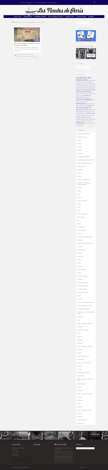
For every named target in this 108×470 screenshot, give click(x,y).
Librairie (79, 295)
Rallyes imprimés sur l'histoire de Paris (85, 379)
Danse (78, 207)
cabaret (79, 173)
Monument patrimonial (82, 330)
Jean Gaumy (85, 97)
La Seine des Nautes (81, 16)
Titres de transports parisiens (84, 410)
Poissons (79, 366)
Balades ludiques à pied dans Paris (25, 54)
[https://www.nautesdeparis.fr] (54, 15)
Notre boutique (15, 450)
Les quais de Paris (81, 289)
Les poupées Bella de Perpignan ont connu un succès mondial (64, 448)
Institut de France (81, 269)
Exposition (79, 240)
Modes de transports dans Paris (85, 323)
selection (80, 123)
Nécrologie (79, 339)
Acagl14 (90, 80)
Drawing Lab (92, 86)
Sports (78, 403)
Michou (85, 101)
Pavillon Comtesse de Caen (83, 117)
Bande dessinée (81, 166)
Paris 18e (78, 115)
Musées (79, 333)
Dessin (79, 210)
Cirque (78, 194)
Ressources (80, 390)
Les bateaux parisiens (82, 282)
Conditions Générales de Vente (18, 448)
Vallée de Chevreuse (82, 420)
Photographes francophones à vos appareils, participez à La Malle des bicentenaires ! (64, 456)
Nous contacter (15, 452)
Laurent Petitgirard (84, 99)
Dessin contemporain (82, 214)
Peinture (79, 353)
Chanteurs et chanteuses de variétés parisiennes (84, 183)
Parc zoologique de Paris (81, 111)
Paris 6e (79, 113)
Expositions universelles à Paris (85, 243)
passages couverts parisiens (87, 115)
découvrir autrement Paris (85, 90)
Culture (79, 204)
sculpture (79, 397)
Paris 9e (84, 113)
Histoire (79, 263)
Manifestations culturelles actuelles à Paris (85, 312)
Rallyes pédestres (27, 16)
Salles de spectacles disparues (24, 56)
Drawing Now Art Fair (81, 87)
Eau (78, 220)
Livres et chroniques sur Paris (84, 305)
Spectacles (80, 400)
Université (79, 416)
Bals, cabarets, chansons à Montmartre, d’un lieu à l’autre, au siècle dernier (27, 44)
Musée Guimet (92, 109)
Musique (79, 336)
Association (80, 153)
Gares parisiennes (81, 250)
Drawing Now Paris (90, 87)
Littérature (79, 299)
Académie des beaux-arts (83, 78)
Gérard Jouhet (79, 95)
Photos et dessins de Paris (84, 362)
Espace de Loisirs (81, 230)
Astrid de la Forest (84, 82)
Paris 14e (91, 113)
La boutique (91, 16)
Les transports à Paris (82, 292)
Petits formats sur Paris (83, 356)
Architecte (79, 147)
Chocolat (79, 187)
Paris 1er (90, 111)
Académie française (82, 137)
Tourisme (79, 413)
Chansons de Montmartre (83, 179)
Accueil (23, 22)
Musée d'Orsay (89, 103)
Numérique (80, 343)
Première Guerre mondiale (87, 119)
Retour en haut (94, 467)
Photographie (80, 359)
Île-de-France (80, 266)
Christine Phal (85, 86)
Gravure (79, 259)
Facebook (94, 2)
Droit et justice (80, 217)
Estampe (79, 233)
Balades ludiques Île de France (84, 163)
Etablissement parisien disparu (84, 236)
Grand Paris (80, 253)
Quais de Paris (81, 375)
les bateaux (80, 279)
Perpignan (78, 119)
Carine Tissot (88, 84)
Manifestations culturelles (40, 16)
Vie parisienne (34, 56)
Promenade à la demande (83, 372)
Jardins (79, 272)
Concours (79, 197)
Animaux (79, 143)
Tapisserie (79, 406)
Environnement (81, 227)
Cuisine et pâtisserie (82, 200)
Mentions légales (15, 455)
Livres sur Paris (17, 16)
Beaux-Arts (80, 169)
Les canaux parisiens (82, 286)
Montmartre (80, 104)
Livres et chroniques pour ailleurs (85, 302)
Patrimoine (80, 349)
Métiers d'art (80, 317)
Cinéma (79, 191)
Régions (79, 387)
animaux (79, 140)
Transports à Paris (69, 16)
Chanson (79, 176)
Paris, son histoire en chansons (55, 16)
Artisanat (79, 150)
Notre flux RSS (61, 444)
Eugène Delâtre (86, 93)
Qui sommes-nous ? (16, 453)
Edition (79, 223)
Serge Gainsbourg (88, 123)
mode (78, 320)
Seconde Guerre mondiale (86, 121)
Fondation (79, 246)
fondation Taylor (92, 93)
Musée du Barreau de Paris (83, 108)
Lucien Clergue (81, 101)
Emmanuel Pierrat (83, 92)
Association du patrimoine (83, 156)
